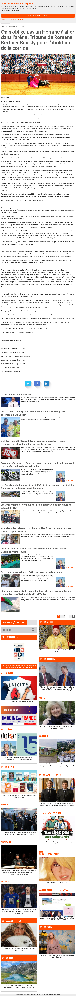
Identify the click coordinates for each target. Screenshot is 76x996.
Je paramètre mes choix (15, 19)
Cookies (58, 994)
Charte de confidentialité (50, 994)
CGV (42, 994)
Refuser (3, 19)
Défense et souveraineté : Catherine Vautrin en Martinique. (32, 572)
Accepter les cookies (38, 16)
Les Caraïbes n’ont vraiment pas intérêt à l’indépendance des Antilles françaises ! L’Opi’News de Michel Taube (57, 766)
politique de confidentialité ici (10, 10)
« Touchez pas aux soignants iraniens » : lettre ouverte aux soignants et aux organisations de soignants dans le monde (57, 843)
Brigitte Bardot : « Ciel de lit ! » (57, 882)
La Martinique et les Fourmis (16, 394)
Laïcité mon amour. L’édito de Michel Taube (19, 701)
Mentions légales (35, 994)
